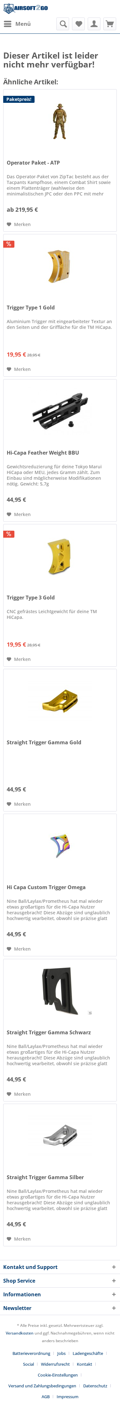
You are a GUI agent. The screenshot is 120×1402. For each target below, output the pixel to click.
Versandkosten (20, 1333)
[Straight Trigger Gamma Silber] (60, 1136)
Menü (23, 23)
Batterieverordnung (31, 1353)
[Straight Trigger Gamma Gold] (60, 701)
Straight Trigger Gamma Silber (45, 1177)
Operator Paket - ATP (33, 162)
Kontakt (84, 1364)
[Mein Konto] (94, 24)
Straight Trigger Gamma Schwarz (49, 1032)
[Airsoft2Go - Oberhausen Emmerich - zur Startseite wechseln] (25, 8)
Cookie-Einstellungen (58, 1375)
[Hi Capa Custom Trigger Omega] (60, 845)
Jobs (61, 1353)
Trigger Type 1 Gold (31, 307)
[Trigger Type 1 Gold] (60, 266)
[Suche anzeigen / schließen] (62, 24)
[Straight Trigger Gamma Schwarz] (60, 991)
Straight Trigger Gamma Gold (44, 742)
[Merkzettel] (78, 24)
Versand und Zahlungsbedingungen (42, 1386)
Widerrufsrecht (55, 1364)
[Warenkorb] (109, 24)
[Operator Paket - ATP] (60, 121)
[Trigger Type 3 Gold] (60, 556)
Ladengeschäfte (88, 1353)
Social (28, 1364)
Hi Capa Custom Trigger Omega (46, 887)
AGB (46, 1396)
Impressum (67, 1396)
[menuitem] (17, 24)
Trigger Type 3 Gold (31, 597)
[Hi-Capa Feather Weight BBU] (60, 411)
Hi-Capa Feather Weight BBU (43, 453)
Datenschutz (95, 1386)
